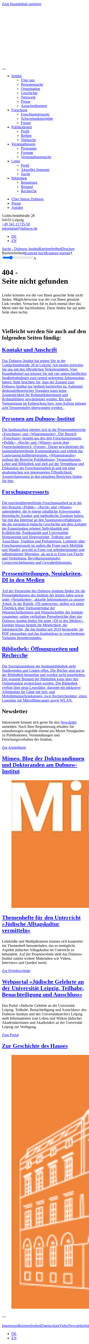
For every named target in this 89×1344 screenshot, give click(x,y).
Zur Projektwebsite (16, 971)
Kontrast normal (58, 253)
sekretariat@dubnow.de (19, 228)
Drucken (68, 249)
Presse (16, 203)
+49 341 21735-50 (16, 224)
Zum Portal (10, 1035)
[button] (16, 76)
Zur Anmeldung (14, 747)
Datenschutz (50, 1326)
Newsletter (69, 722)
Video (63, 1326)
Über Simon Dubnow (27, 199)
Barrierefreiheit (50, 249)
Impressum (10, 1326)
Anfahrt (17, 208)
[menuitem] (28, 80)
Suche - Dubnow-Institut (20, 249)
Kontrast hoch (35, 253)
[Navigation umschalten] (4, 69)
